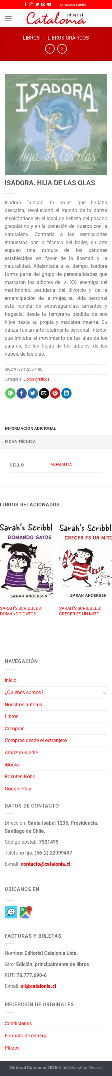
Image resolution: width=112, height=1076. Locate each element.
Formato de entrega (26, 1036)
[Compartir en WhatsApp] (10, 393)
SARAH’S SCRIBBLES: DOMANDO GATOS (21, 611)
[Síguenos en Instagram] (31, 4)
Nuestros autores (23, 705)
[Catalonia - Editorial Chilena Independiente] (56, 18)
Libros (31, 38)
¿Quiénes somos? (24, 692)
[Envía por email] (44, 393)
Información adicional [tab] (30, 428)
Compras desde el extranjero (36, 740)
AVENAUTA (61, 464)
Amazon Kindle (21, 753)
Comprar (14, 729)
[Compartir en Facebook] (21, 393)
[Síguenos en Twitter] (37, 4)
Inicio (10, 680)
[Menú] (8, 18)
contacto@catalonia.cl (45, 864)
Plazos (12, 1048)
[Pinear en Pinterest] (55, 393)
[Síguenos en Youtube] (49, 4)
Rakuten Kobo (20, 777)
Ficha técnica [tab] (20, 441)
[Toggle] (104, 692)
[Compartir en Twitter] (33, 393)
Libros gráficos (68, 38)
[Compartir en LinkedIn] (66, 393)
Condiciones (18, 1023)
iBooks (12, 765)
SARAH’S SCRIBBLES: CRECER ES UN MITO (80, 611)
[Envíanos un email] (43, 4)
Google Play (18, 789)
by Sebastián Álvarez (83, 1067)
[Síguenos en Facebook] (25, 4)
